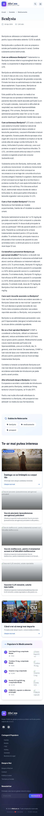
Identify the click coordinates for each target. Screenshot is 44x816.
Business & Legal (9, 756)
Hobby (6, 749)
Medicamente (22, 12)
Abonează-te (35, 796)
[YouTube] (9, 727)
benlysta (12, 424)
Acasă (4, 12)
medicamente (28, 424)
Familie (6, 740)
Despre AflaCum (7, 768)
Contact (4, 772)
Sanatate (12, 12)
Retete (6, 743)
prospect (12, 430)
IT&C (5, 746)
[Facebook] (4, 727)
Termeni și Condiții (8, 779)
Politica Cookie (7, 775)
